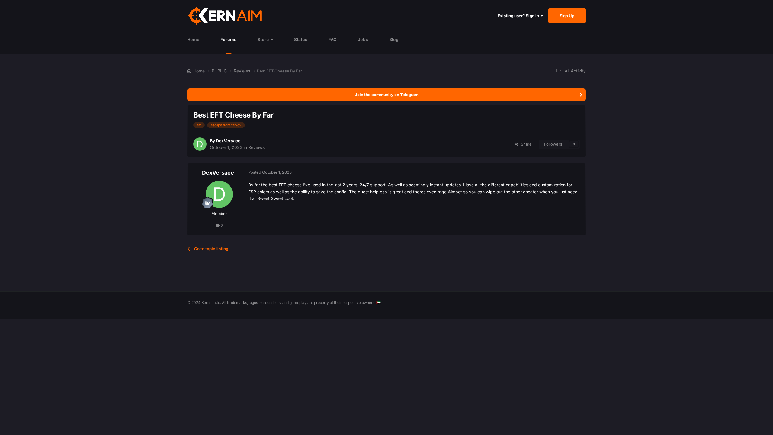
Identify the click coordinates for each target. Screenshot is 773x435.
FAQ (333, 39)
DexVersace (228, 140)
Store (263, 39)
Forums (228, 39)
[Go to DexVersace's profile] (200, 144)
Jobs (363, 39)
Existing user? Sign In (519, 15)
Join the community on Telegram (387, 94)
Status (300, 39)
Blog (394, 39)
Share (525, 144)
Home (193, 39)
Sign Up (567, 15)
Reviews (256, 147)
